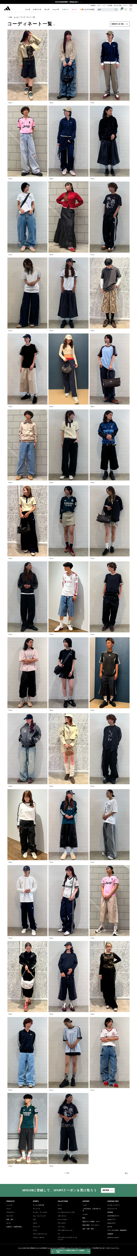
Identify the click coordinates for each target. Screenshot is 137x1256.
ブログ (98, 5)
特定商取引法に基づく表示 (101, 1248)
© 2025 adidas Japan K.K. (68, 1253)
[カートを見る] (130, 9)
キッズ (46, 9)
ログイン (125, 5)
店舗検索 (92, 5)
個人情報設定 (31, 1248)
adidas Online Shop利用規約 (56, 1248)
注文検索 (109, 5)
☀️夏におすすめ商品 (87, 9)
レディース (37, 9)
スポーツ (65, 9)
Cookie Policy (115, 1248)
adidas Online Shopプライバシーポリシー (79, 1248)
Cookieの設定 (22, 1248)
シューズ (55, 9)
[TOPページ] (7, 8)
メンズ (27, 9)
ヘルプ (104, 5)
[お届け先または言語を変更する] (131, 5)
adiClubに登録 (118, 5)
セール (74, 9)
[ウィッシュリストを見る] (125, 9)
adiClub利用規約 (42, 1248)
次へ (126, 1173)
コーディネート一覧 (27, 17)
